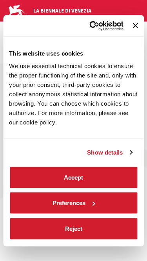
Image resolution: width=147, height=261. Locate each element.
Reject (73, 228)
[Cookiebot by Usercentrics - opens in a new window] (92, 26)
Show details (105, 152)
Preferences (69, 203)
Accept (73, 177)
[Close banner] (135, 26)
